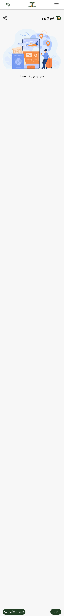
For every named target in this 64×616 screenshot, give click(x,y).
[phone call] (7, 4)
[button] (55, 612)
